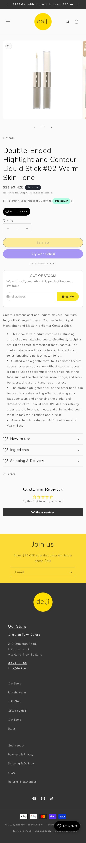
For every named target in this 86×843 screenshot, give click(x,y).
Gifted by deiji (17, 711)
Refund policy (54, 824)
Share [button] (11, 474)
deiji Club (14, 701)
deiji (17, 824)
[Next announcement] (78, 4)
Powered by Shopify (31, 824)
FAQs (11, 773)
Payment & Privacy (20, 754)
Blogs (12, 729)
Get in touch (16, 745)
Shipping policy (43, 830)
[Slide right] (51, 126)
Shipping (24, 192)
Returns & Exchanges (22, 782)
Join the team (17, 692)
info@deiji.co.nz (19, 668)
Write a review (43, 512)
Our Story (14, 683)
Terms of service (22, 830)
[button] (8, 21)
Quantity (8, 220)
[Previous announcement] (7, 4)
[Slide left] (34, 126)
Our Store (17, 626)
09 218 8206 (17, 663)
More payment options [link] (43, 263)
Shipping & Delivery (21, 763)
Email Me (68, 296)
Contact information (66, 830)
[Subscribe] (70, 572)
